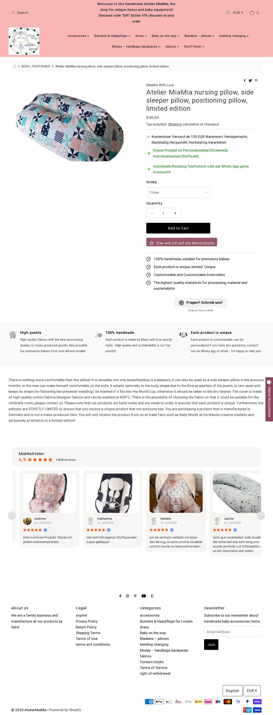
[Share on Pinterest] (256, 81)
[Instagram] (127, 596)
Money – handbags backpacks (135, 46)
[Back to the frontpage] (15, 66)
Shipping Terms (88, 633)
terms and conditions (93, 644)
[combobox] (51, 12)
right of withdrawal (155, 673)
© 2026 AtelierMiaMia (28, 710)
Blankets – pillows (198, 36)
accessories (77, 36)
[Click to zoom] (125, 82)
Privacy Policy (87, 621)
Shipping (175, 124)
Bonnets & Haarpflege (111, 36)
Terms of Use (86, 638)
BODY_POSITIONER (36, 66)
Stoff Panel (193, 46)
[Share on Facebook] (245, 81)
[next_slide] (261, 515)
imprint (81, 615)
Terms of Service (153, 667)
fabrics (171, 46)
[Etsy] (152, 596)
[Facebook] (120, 596)
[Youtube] (144, 596)
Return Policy (86, 627)
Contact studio (152, 662)
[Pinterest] (135, 596)
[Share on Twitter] (250, 81)
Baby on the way (164, 36)
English (232, 691)
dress (140, 36)
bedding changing (233, 36)
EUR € (238, 12)
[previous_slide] (12, 515)
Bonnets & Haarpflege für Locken (166, 621)
